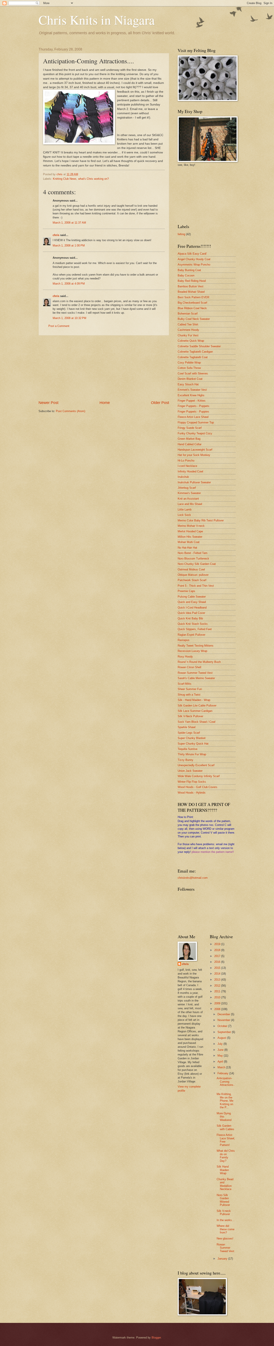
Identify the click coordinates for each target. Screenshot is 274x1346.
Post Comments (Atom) (70, 411)
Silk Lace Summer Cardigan (195, 710)
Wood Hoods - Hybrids (192, 792)
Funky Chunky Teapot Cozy (195, 433)
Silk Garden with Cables (225, 1127)
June (220, 1049)
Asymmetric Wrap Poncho (194, 264)
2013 (217, 979)
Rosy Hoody (185, 656)
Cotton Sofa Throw (189, 368)
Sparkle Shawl (186, 727)
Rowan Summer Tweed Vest (195, 672)
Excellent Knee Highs (191, 395)
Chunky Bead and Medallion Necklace (225, 1184)
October (222, 1026)
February (223, 1073)
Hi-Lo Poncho (186, 460)
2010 (217, 997)
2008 (217, 1009)
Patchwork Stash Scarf (192, 580)
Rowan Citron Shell (189, 667)
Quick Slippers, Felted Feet (195, 629)
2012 (217, 985)
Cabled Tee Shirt (188, 324)
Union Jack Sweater (190, 770)
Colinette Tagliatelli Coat (193, 357)
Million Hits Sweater (190, 536)
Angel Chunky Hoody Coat (194, 259)
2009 (217, 1003)
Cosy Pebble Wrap (189, 362)
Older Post (160, 403)
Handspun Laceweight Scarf (195, 449)
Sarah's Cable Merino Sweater (196, 678)
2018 (217, 950)
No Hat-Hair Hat (187, 547)
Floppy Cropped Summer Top (196, 422)
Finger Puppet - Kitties (192, 400)
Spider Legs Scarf (189, 732)
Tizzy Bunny (185, 759)
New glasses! (225, 1238)
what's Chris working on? (93, 178)
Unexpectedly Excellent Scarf (196, 765)
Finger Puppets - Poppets (193, 406)
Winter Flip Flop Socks (192, 781)
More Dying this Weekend (224, 1117)
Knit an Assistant (188, 498)
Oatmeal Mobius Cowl (191, 569)
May (220, 1055)
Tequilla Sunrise (187, 749)
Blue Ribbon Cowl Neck (192, 308)
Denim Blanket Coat (190, 378)
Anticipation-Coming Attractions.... (226, 1083)
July (220, 1043)
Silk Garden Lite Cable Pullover (197, 705)
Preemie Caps (186, 591)
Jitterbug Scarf (187, 487)
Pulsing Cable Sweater (192, 596)
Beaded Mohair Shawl (191, 291)
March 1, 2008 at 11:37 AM (69, 222)
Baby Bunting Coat (189, 270)
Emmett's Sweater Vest (192, 389)
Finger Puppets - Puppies (193, 411)
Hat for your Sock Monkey (194, 455)
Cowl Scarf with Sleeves (193, 373)
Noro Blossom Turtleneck (193, 558)
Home (105, 403)
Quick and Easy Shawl (192, 602)
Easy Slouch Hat (188, 384)
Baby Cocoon (186, 275)
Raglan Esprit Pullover (191, 634)
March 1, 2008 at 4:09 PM (69, 283)
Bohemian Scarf (188, 313)
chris (56, 235)
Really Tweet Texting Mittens (195, 645)
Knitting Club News (64, 178)
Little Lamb (184, 509)
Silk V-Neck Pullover (190, 716)
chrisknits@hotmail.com (193, 877)
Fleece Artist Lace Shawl (193, 416)
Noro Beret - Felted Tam (192, 553)
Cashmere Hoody (188, 329)
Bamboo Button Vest (190, 286)
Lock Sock (184, 514)
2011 (217, 991)
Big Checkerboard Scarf (192, 302)
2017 (217, 956)
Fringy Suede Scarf (190, 427)
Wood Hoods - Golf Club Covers (197, 787)
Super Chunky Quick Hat (193, 743)
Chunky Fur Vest (188, 335)
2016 (217, 961)
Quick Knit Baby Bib (190, 618)
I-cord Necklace (187, 465)
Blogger (156, 1337)
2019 (217, 944)
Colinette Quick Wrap (191, 340)
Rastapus (183, 640)
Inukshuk (183, 476)
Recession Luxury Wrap (192, 651)
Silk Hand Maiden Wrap (223, 1170)
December (224, 1014)
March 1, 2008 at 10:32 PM (69, 318)
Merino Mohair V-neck (191, 525)
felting (181, 234)
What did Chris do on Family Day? (226, 1155)
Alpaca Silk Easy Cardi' (192, 253)
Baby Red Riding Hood (192, 280)
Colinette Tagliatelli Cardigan (195, 351)
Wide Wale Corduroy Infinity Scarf (199, 776)
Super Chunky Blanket (192, 738)
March (221, 1067)
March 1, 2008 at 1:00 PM (69, 245)
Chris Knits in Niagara (97, 19)
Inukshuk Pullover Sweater (194, 482)
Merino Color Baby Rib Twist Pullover (201, 520)
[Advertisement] (104, 368)
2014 (217, 973)
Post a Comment (58, 326)
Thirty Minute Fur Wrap (192, 754)
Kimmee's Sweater (189, 493)
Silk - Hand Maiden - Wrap (194, 700)
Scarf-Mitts (184, 683)
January (222, 1258)
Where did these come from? (225, 1229)
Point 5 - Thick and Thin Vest (196, 585)
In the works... (225, 1220)
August (222, 1037)
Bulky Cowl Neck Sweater (194, 319)
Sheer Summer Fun (190, 689)
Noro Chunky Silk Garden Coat (197, 563)
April (220, 1061)
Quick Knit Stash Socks (193, 623)
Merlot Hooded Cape (190, 531)
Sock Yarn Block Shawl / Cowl (196, 721)
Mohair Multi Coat (189, 542)
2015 (217, 967)
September (224, 1032)
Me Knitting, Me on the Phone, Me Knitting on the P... (225, 1100)
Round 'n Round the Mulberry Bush (199, 661)
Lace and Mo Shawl (190, 504)
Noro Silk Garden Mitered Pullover (223, 1200)
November (224, 1020)
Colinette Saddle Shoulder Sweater (199, 346)
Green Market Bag (189, 438)
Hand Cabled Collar (189, 444)
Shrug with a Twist (189, 694)
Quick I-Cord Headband (192, 607)
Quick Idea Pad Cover (191, 612)
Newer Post (48, 403)
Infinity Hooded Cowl (190, 471)
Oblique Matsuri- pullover (193, 574)
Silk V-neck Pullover (224, 1212)
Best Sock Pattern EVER (193, 297)
